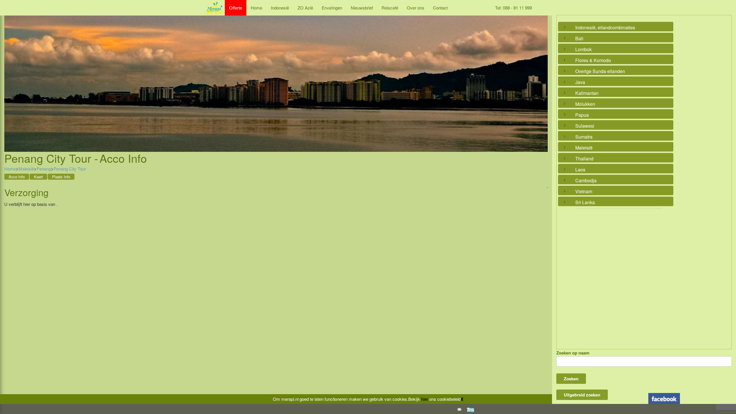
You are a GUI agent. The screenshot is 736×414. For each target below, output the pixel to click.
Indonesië (280, 8)
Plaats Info (61, 176)
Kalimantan (587, 93)
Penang (44, 169)
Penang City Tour (69, 169)
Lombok (583, 49)
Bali (579, 38)
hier (424, 399)
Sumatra (584, 136)
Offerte (235, 8)
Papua (582, 115)
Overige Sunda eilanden (600, 71)
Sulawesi (584, 125)
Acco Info (17, 176)
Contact (440, 8)
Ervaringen (332, 8)
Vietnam (583, 191)
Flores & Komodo (593, 60)
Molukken (585, 104)
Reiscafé (390, 8)
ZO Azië (305, 8)
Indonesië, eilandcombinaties (605, 27)
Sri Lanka (585, 202)
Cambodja (586, 180)
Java (580, 82)
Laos (580, 169)
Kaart (38, 176)
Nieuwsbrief (362, 8)
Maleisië (26, 169)
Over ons (415, 8)
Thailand (584, 158)
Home (256, 8)
